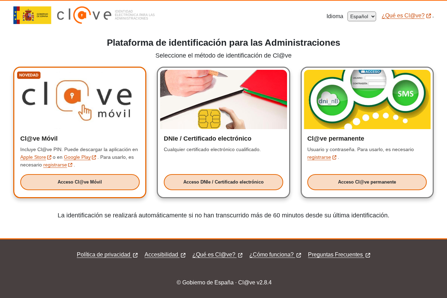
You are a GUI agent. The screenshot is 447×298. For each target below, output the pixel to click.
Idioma (337, 16)
